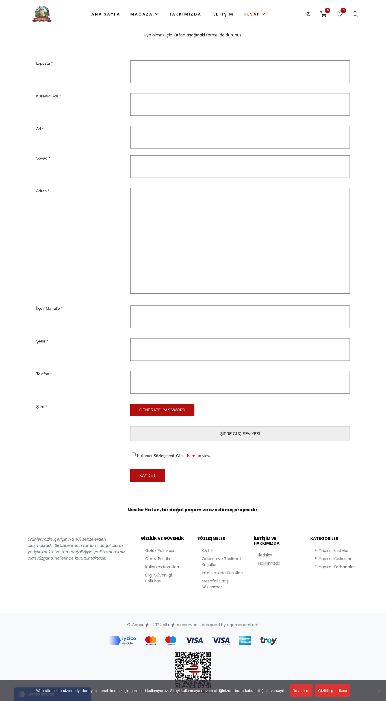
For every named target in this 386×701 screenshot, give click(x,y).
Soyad (43, 158)
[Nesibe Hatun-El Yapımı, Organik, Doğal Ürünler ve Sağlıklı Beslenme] (42, 14)
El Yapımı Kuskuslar (333, 559)
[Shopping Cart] (323, 14)
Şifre (41, 406)
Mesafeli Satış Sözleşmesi (215, 584)
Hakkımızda (269, 563)
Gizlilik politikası (332, 690)
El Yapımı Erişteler (332, 550)
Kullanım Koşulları (162, 567)
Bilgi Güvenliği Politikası (158, 578)
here (191, 455)
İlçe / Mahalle (49, 308)
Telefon (44, 374)
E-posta (44, 63)
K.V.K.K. (208, 550)
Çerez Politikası (159, 559)
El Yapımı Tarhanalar (335, 567)
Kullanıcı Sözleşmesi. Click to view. (174, 455)
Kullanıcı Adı (48, 96)
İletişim (265, 555)
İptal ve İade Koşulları (222, 573)
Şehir (42, 341)
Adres (42, 191)
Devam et (301, 690)
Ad (40, 128)
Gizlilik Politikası (159, 550)
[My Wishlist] (339, 14)
